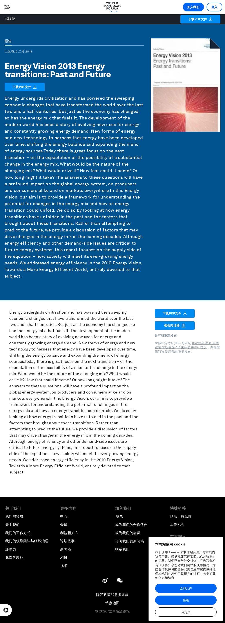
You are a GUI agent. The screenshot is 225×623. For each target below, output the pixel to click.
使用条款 (171, 351)
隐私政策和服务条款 (112, 595)
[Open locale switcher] (6, 610)
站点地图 (112, 603)
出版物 (10, 18)
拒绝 (186, 600)
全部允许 (186, 588)
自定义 (186, 612)
